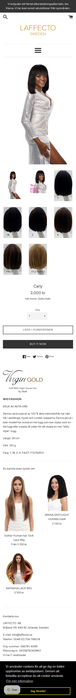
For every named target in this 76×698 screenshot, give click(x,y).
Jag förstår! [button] (38, 691)
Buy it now (38, 344)
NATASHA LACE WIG (19, 588)
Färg (37, 309)
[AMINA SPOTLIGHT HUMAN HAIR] (57, 492)
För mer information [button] (19, 681)
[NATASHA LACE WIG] (19, 568)
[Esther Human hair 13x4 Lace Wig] (19, 503)
